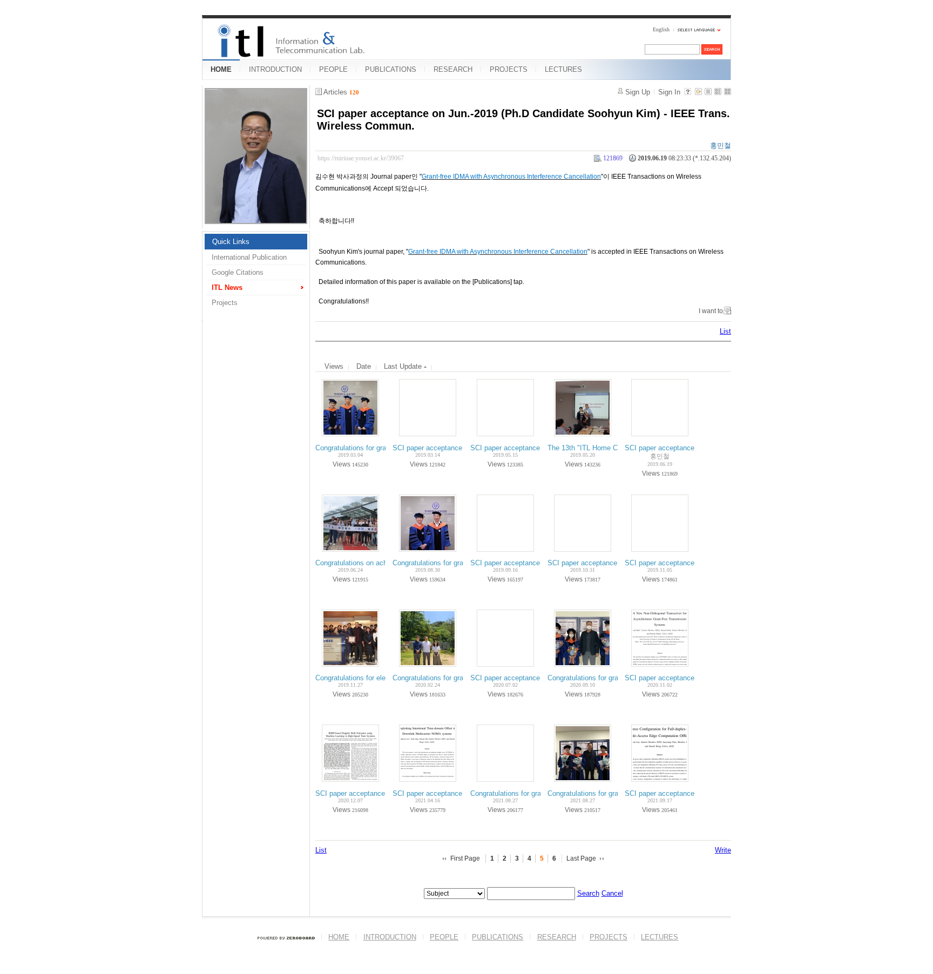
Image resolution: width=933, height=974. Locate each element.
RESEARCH (453, 69)
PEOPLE (333, 69)
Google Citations (237, 272)
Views (333, 366)
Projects (225, 303)
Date (363, 366)
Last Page (581, 858)
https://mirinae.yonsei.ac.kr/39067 (360, 158)
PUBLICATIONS (390, 69)
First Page (465, 858)
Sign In (669, 92)
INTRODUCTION (275, 69)
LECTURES (563, 69)
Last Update (404, 366)
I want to (711, 311)
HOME (221, 69)
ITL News (227, 287)
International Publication (249, 257)
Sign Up (637, 92)
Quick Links (230, 242)
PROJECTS (509, 69)
